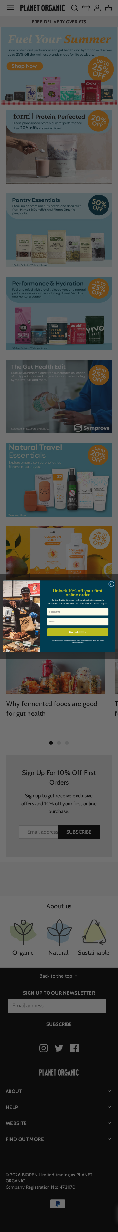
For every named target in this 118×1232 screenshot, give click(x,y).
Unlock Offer (78, 631)
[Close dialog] (111, 583)
